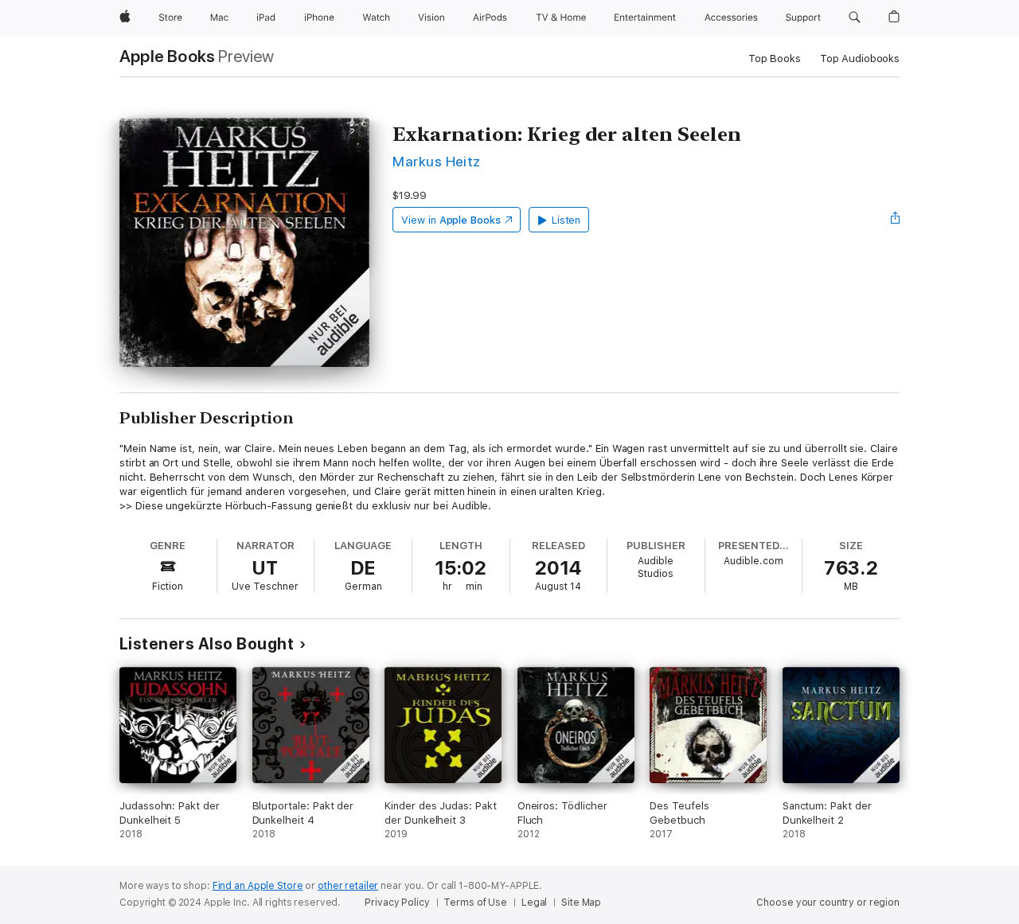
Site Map (581, 902)
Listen (566, 220)
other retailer (348, 885)
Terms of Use (475, 902)
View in (451, 220)
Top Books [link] (774, 58)
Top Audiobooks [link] (860, 58)
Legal (534, 902)
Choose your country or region (828, 902)
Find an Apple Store (258, 885)
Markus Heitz (436, 161)
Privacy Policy (397, 902)
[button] (854, 17)
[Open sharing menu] (896, 220)
